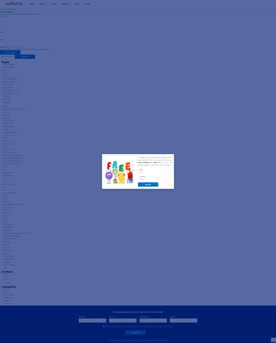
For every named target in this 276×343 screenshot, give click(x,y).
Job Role (142, 176)
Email (141, 170)
